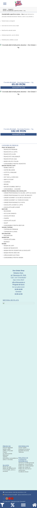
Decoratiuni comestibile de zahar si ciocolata (10, 458)
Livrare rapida (22, 447)
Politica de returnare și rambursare (24, 469)
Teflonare (21, 452)
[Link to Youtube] (12, 498)
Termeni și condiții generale (26, 462)
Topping (5, 456)
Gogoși (5, 452)
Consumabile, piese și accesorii (9, 470)
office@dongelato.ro (18, 282)
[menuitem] (9, 3)
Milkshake (5, 455)
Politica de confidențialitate (26, 465)
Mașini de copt (7, 467)
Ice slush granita (7, 453)
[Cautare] (9, 3)
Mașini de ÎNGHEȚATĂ (9, 468)
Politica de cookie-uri (24, 467)
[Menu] (5, 3)
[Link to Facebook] (4, 498)
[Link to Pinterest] (9, 498)
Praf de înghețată (8, 447)
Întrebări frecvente (23, 450)
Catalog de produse (24, 449)
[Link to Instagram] (6, 498)
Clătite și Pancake (8, 450)
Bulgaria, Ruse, (18, 273)
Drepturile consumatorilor (25, 464)
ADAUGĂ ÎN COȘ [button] (18, 87)
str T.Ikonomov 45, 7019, (18, 275)
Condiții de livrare (23, 471)
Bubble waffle (6, 449)
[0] (31, 3)
